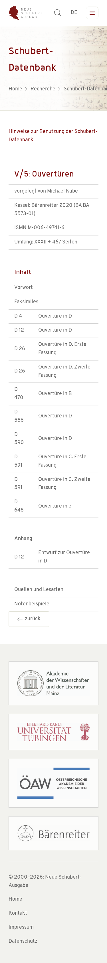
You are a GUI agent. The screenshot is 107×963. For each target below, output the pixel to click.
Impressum (21, 927)
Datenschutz (23, 941)
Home (15, 899)
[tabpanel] (53, 68)
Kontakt (18, 913)
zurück (32, 619)
